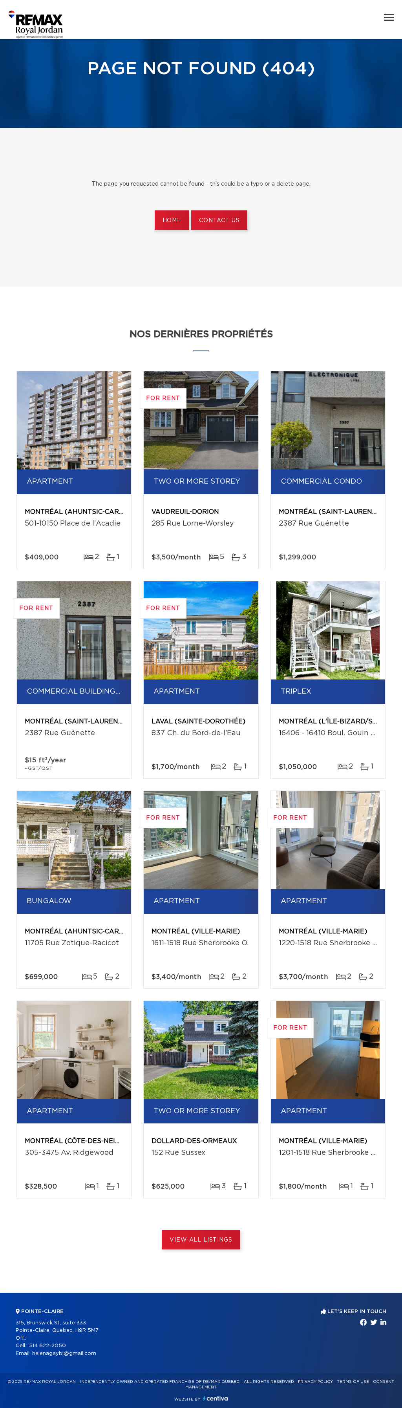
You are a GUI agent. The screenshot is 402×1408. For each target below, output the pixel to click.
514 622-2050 (47, 1345)
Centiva (215, 1398)
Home (172, 220)
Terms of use (353, 1382)
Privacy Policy (315, 1382)
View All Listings (201, 1240)
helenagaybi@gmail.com (64, 1353)
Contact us (219, 220)
